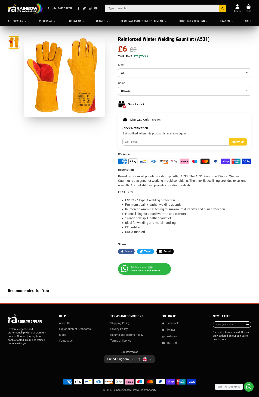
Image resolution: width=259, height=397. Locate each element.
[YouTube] (95, 8)
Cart (248, 8)
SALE (248, 21)
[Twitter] (84, 8)
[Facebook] (78, 8)
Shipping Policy (120, 323)
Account (237, 8)
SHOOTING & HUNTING (192, 21)
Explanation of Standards (75, 329)
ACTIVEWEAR (15, 21)
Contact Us (66, 340)
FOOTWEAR (74, 21)
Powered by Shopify (144, 390)
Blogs (62, 334)
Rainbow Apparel (123, 390)
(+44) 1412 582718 (62, 8)
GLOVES (100, 21)
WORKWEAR (46, 21)
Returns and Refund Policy (126, 334)
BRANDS (225, 21)
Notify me (238, 141)
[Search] (222, 8)
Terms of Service (120, 340)
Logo (25, 8)
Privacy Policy (119, 329)
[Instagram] (90, 8)
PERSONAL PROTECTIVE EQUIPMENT (142, 21)
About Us (64, 323)
